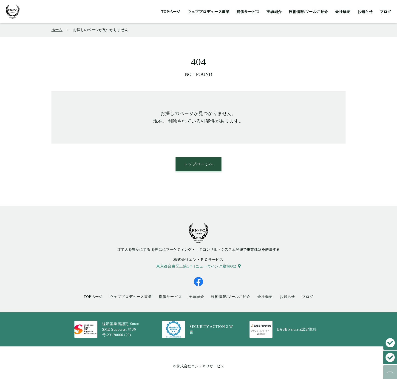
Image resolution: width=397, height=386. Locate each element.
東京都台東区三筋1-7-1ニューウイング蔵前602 (196, 266)
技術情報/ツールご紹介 (308, 12)
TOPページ (171, 12)
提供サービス (248, 12)
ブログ (385, 12)
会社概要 (343, 12)
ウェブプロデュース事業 (208, 12)
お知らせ (365, 12)
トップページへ (198, 164)
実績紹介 (274, 12)
